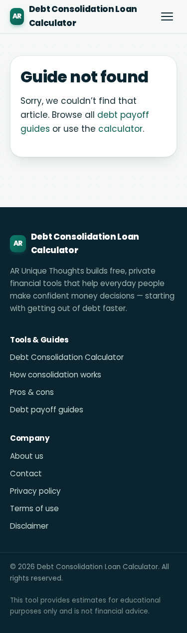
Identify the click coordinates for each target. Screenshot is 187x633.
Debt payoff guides (46, 409)
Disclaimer (29, 526)
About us (26, 456)
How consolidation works (55, 374)
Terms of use (34, 508)
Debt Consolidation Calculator (67, 357)
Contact (26, 473)
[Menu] (167, 16)
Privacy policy (35, 491)
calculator (120, 129)
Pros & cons (32, 392)
